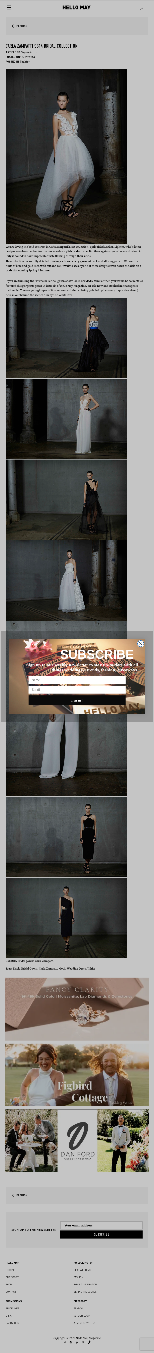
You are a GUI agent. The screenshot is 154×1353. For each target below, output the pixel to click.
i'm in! (77, 700)
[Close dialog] (140, 643)
